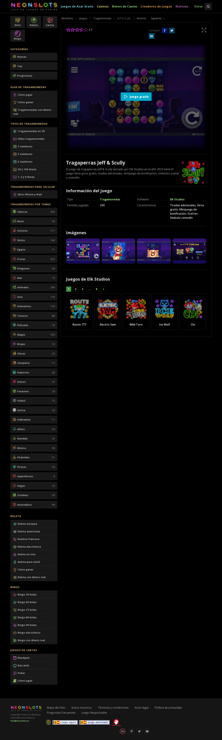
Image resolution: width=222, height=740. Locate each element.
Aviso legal (141, 707)
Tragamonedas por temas (30, 204)
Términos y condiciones (113, 707)
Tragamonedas (110, 199)
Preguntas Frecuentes (61, 713)
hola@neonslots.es (19, 720)
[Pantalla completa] (204, 30)
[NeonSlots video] (147, 733)
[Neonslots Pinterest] (131, 733)
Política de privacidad (168, 707)
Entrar (198, 6)
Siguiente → (158, 18)
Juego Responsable (94, 713)
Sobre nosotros (81, 707)
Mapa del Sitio (56, 707)
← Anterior (139, 18)
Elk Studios (177, 199)
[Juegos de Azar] (35, 6)
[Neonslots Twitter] (139, 733)
